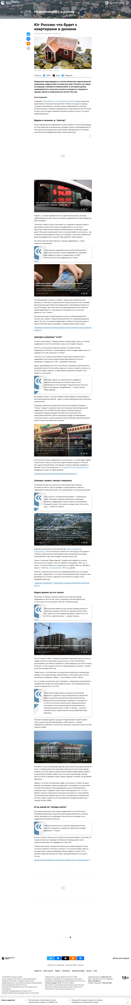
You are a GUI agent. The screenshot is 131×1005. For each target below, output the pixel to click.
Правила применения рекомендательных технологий (20, 993)
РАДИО (57, 971)
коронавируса (48, 101)
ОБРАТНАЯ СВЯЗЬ (78, 971)
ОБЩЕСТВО (60, 965)
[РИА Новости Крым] (10, 3)
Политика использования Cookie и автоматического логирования (19, 988)
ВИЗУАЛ (80, 965)
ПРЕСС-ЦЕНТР (48, 971)
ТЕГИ (95, 971)
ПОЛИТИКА (52, 965)
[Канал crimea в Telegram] (50, 958)
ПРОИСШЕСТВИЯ (71, 965)
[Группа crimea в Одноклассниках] (73, 958)
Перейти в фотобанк (54, 70)
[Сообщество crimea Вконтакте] (58, 958)
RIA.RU (89, 971)
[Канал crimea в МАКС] (80, 958)
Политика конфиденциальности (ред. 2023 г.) (17, 991)
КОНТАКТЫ (66, 971)
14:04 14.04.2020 (39, 33)
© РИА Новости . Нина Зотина (41, 70)
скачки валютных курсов (65, 101)
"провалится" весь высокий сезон (75, 467)
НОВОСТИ (37, 971)
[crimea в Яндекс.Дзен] (65, 958)
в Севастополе (55, 568)
